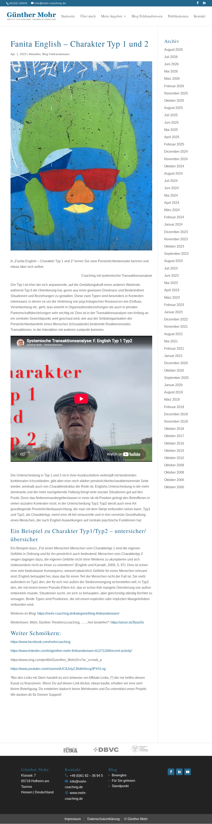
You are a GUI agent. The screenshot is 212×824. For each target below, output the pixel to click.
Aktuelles (35, 54)
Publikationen (178, 16)
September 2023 (176, 253)
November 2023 (176, 239)
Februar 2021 (174, 348)
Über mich (88, 16)
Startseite (68, 16)
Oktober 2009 (174, 465)
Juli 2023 (171, 268)
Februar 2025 (174, 144)
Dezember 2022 (176, 319)
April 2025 (171, 137)
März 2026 (172, 78)
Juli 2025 (171, 115)
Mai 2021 (171, 341)
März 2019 (172, 399)
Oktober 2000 (174, 487)
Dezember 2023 (176, 232)
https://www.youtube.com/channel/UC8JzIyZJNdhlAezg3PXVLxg (58, 669)
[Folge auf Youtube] (187, 771)
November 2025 (176, 93)
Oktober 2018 (174, 428)
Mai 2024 (171, 195)
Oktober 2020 (174, 370)
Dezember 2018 (176, 414)
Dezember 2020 (176, 363)
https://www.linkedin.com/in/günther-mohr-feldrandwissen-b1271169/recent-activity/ (71, 650)
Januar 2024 (173, 224)
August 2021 (173, 334)
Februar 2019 (174, 407)
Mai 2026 (171, 71)
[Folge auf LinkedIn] (179, 771)
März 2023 (172, 297)
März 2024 (172, 210)
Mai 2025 (171, 130)
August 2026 (173, 49)
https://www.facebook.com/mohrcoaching (40, 642)
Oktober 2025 (174, 100)
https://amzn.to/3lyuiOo (127, 622)
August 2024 (173, 173)
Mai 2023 (171, 283)
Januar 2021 (173, 356)
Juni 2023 (171, 275)
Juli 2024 (171, 180)
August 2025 (173, 108)
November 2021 (176, 326)
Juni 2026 (171, 64)
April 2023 (171, 290)
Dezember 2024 (176, 151)
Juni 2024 (171, 188)
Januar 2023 (173, 312)
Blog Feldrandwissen (147, 16)
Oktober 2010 (174, 458)
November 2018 (176, 421)
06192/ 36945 (18, 3)
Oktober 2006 (174, 480)
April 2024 (171, 202)
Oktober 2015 (174, 450)
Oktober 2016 (174, 443)
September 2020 (176, 377)
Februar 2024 (174, 217)
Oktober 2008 (174, 472)
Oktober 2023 (174, 246)
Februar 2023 (174, 305)
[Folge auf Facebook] (171, 771)
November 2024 (176, 159)
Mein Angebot (111, 16)
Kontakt (199, 16)
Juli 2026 (171, 57)
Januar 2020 (173, 385)
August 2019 (173, 392)
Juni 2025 (171, 122)
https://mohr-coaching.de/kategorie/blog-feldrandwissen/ (78, 613)
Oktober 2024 (174, 166)
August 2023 (173, 261)
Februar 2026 (174, 86)
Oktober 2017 (174, 436)
